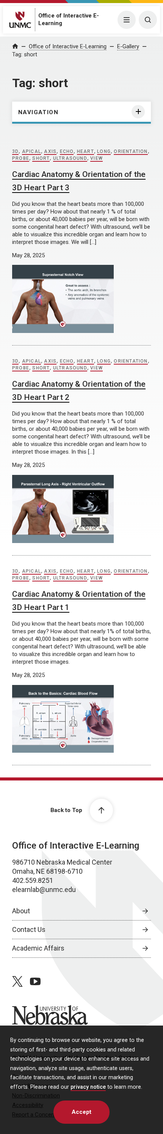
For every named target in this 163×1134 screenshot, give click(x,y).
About (21, 911)
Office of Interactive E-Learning (68, 46)
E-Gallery (128, 46)
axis (50, 151)
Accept (81, 1112)
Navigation (38, 112)
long (104, 151)
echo (67, 151)
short (41, 158)
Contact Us (28, 929)
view (96, 158)
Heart (85, 151)
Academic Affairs (38, 948)
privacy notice (88, 1087)
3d (15, 151)
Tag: (24, 54)
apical (31, 151)
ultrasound (70, 158)
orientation (130, 151)
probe (20, 158)
